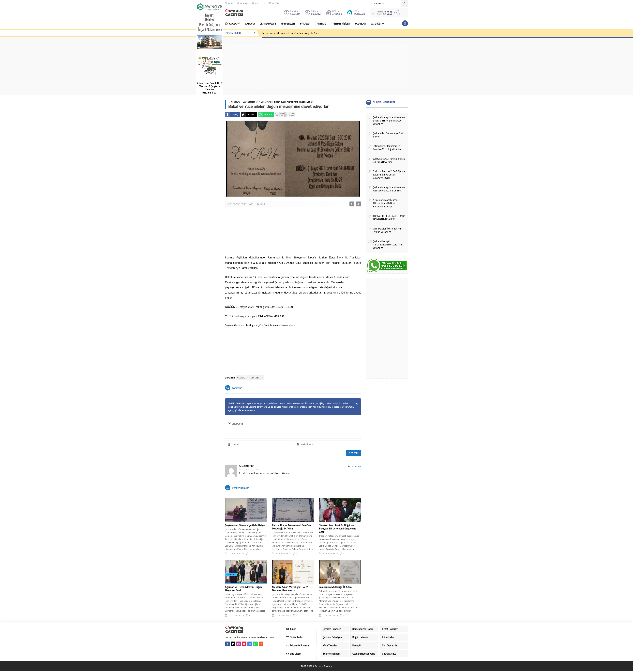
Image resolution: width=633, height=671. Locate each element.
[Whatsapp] (255, 644)
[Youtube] (244, 644)
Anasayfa (235, 102)
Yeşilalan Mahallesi (254, 378)
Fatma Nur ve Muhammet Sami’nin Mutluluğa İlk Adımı (290, 33)
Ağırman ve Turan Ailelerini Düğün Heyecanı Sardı (243, 588)
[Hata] (290, 114)
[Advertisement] (423, 50)
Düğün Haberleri (250, 102)
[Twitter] (233, 644)
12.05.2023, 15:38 (250, 469)
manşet (240, 378)
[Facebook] (227, 644)
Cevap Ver (356, 466)
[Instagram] (238, 644)
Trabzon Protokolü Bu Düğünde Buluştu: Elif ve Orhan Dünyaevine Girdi (337, 528)
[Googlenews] (249, 644)
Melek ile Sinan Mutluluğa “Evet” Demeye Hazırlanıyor (290, 588)
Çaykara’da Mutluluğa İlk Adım (335, 586)
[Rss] (261, 644)
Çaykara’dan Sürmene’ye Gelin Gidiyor (245, 525)
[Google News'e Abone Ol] (280, 114)
